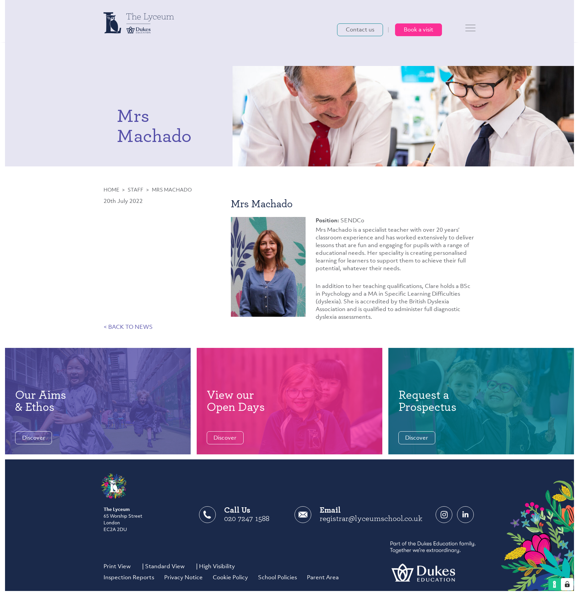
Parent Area (323, 578)
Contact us (360, 30)
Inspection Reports (129, 578)
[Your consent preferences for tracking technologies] (567, 584)
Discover (33, 438)
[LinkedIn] (465, 514)
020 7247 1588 (246, 519)
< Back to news (128, 327)
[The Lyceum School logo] (139, 22)
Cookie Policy (230, 578)
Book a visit (418, 30)
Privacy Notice (183, 578)
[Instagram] (444, 514)
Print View (117, 567)
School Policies (277, 578)
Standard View (165, 567)
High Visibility (217, 567)
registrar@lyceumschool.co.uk (371, 519)
